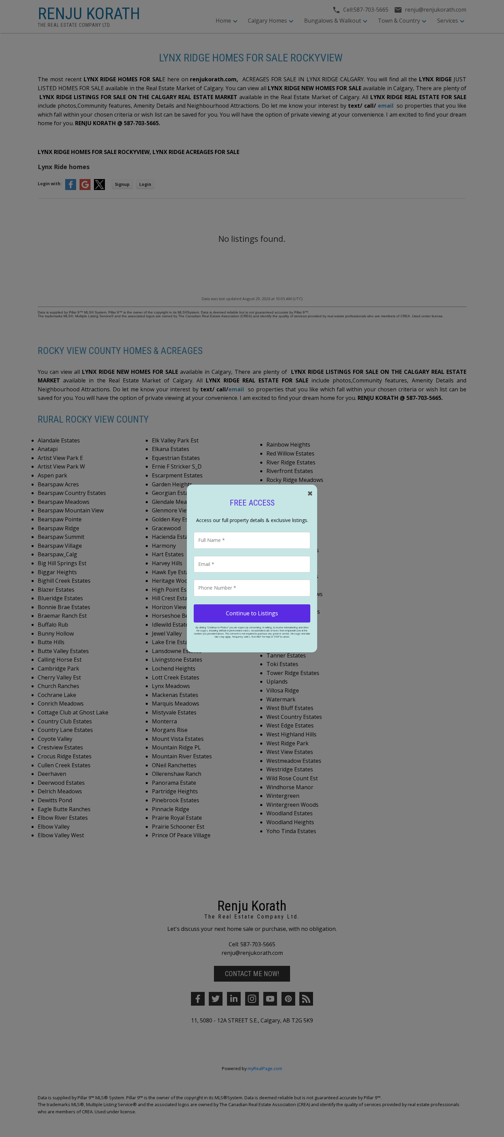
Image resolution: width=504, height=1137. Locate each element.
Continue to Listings (252, 613)
